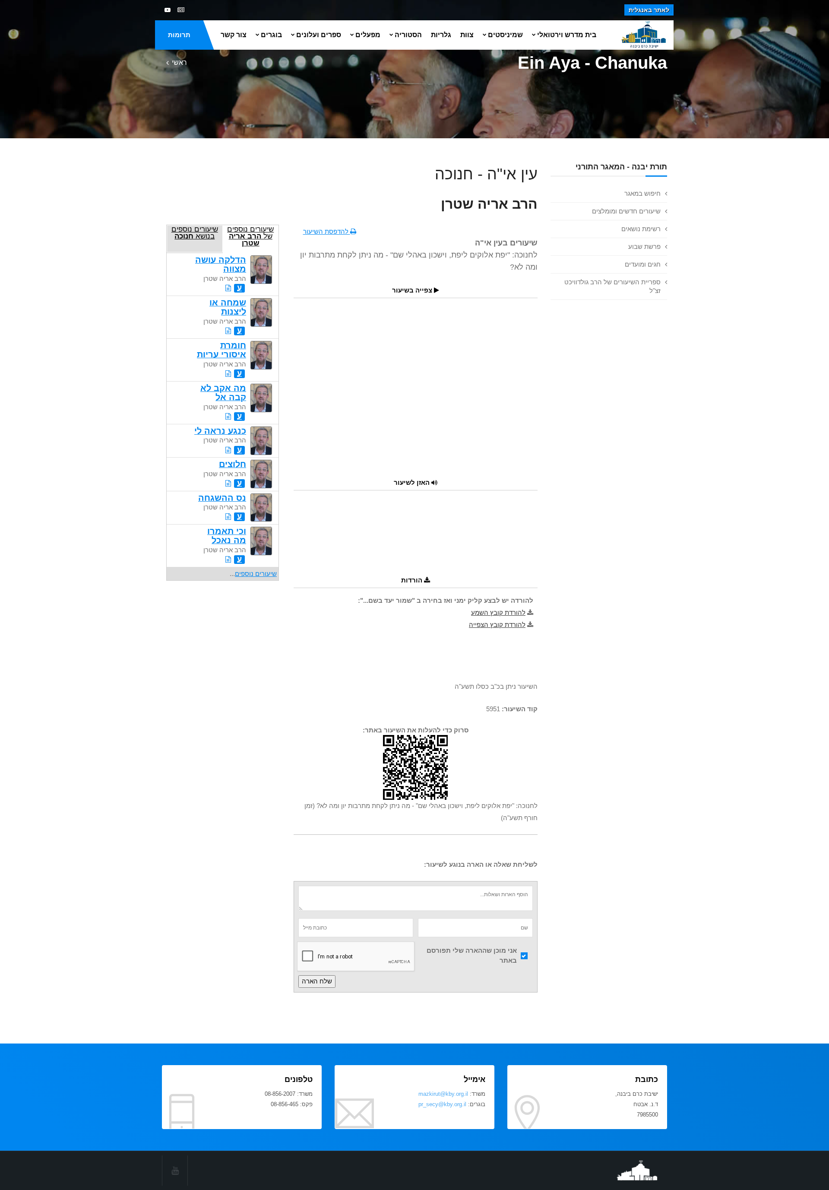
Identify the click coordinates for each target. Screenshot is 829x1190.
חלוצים (232, 464)
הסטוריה (408, 34)
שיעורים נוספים (256, 573)
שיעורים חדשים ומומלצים (626, 211)
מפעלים (367, 34)
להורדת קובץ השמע (498, 612)
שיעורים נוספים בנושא (194, 232)
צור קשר (234, 34)
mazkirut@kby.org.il (443, 1094)
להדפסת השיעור (326, 231)
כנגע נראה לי (220, 431)
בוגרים (271, 34)
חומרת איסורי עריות (221, 349)
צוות (467, 34)
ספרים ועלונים (318, 34)
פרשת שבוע (644, 246)
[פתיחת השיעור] (228, 288)
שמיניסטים (505, 34)
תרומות (179, 34)
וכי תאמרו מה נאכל (226, 535)
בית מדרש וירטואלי (566, 34)
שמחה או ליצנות (227, 307)
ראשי (179, 62)
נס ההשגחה (222, 498)
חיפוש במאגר (642, 193)
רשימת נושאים (641, 228)
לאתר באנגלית (649, 9)
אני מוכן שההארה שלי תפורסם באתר (472, 955)
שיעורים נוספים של (250, 236)
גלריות (441, 34)
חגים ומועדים (643, 264)
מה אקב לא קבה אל (223, 392)
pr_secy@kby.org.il (442, 1104)
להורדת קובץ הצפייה (497, 624)
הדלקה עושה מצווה (220, 264)
